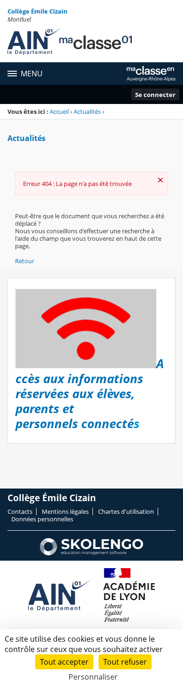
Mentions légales (65, 511)
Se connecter (155, 94)
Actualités (87, 111)
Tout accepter (64, 662)
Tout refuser (125, 662)
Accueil (59, 111)
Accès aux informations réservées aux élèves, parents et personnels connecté (89, 394)
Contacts (20, 511)
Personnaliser (93, 677)
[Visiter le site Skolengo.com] (91, 553)
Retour (24, 261)
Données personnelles (42, 519)
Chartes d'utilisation (126, 511)
